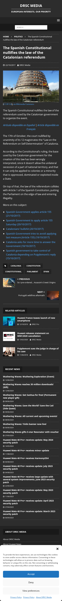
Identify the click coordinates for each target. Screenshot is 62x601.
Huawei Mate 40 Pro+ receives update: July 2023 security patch (28, 467)
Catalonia (16, 266)
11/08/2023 (9, 454)
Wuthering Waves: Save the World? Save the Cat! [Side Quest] (28, 407)
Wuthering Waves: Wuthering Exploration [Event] (28, 376)
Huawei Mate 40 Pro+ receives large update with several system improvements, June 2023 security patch (29, 479)
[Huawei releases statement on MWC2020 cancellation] (9, 336)
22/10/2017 (10, 65)
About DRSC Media (44, 597)
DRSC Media (24, 65)
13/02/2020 (23, 339)
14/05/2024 (9, 446)
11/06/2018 (23, 355)
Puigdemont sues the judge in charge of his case (38, 350)
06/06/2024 (9, 427)
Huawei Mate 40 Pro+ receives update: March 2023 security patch (29, 512)
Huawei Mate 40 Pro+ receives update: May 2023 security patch (28, 491)
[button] (57, 548)
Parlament (32, 271)
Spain (46, 271)
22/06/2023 (9, 486)
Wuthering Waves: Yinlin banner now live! (24, 424)
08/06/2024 (9, 420)
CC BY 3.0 (8, 104)
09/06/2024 (9, 401)
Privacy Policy (16, 597)
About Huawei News (12, 544)
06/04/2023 (9, 518)
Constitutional (13, 271)
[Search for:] (31, 27)
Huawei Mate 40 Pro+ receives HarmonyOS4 (26, 458)
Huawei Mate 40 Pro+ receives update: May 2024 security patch (28, 441)
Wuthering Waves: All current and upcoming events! (30, 416)
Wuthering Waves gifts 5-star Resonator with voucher (31, 431)
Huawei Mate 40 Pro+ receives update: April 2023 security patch (28, 502)
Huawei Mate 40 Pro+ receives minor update (26, 450)
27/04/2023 (9, 507)
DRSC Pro (35, 324)
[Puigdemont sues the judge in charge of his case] (9, 351)
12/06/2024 (9, 380)
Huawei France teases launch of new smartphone (36, 319)
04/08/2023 (9, 472)
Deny (31, 582)
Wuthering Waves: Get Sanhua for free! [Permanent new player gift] (29, 396)
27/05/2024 (9, 435)
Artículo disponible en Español (19, 125)
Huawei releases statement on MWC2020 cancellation (33, 334)
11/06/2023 (9, 496)
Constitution (33, 266)
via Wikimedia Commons (23, 104)
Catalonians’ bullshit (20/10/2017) (25, 229)
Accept (31, 574)
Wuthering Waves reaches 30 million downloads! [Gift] (28, 385)
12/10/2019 (23, 324)
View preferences (31, 590)
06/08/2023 (9, 462)
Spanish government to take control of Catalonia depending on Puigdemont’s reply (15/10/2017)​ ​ (31, 254)
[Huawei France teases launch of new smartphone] (9, 321)
